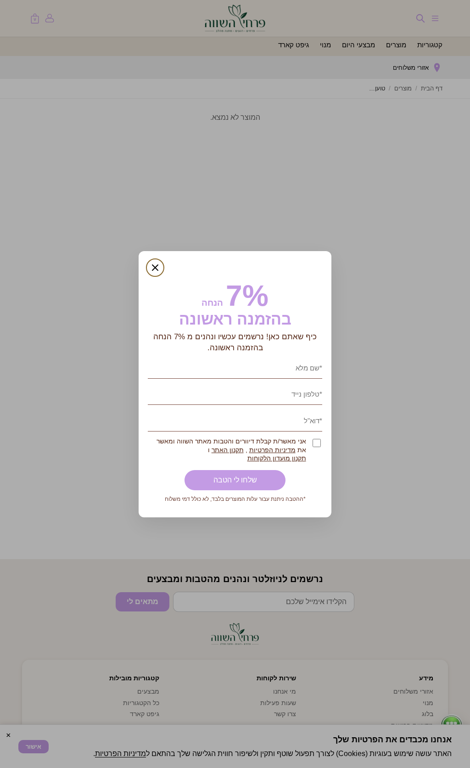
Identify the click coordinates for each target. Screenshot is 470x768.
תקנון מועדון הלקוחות (276, 458)
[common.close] (155, 267)
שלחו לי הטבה (235, 480)
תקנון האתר (228, 450)
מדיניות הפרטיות (272, 450)
